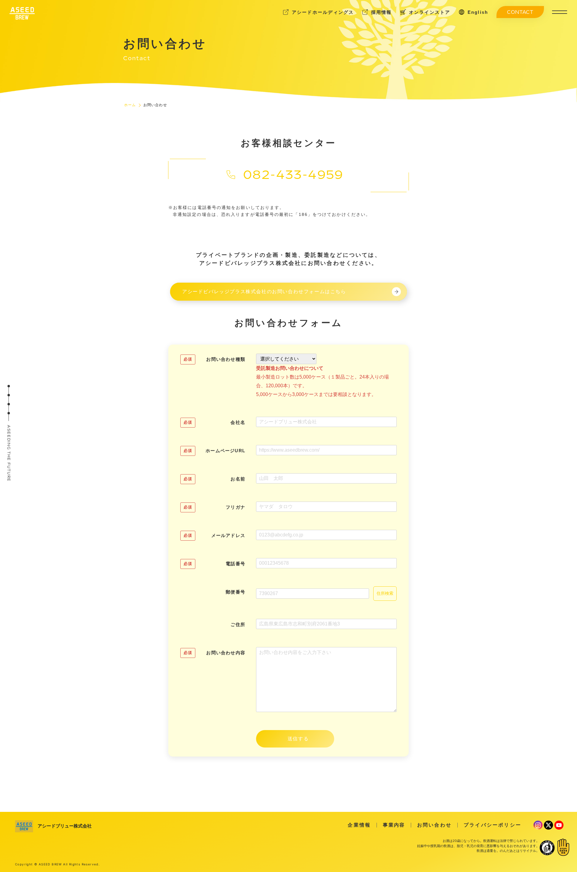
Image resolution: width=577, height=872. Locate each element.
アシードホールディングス (323, 12)
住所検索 (385, 593)
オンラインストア (429, 12)
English (478, 12)
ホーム (130, 105)
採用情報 (381, 12)
